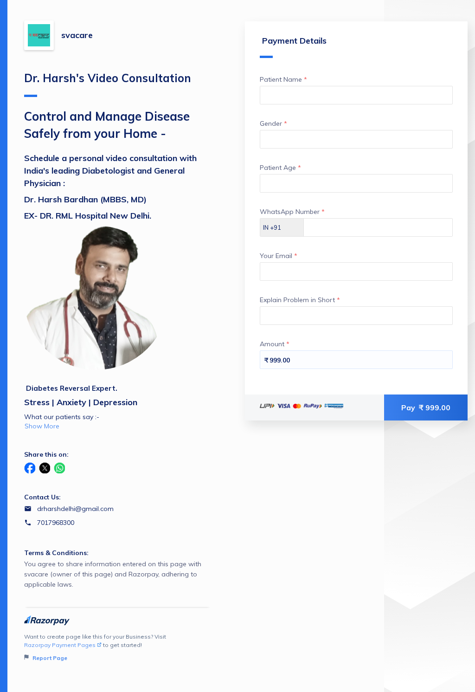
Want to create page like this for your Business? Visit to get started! (95, 647)
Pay (425, 407)
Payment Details (294, 40)
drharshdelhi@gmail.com (75, 508)
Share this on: (46, 454)
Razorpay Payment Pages (60, 644)
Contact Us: (42, 497)
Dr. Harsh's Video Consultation (107, 78)
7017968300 (55, 522)
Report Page (49, 657)
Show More (42, 426)
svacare (77, 35)
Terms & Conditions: (56, 553)
